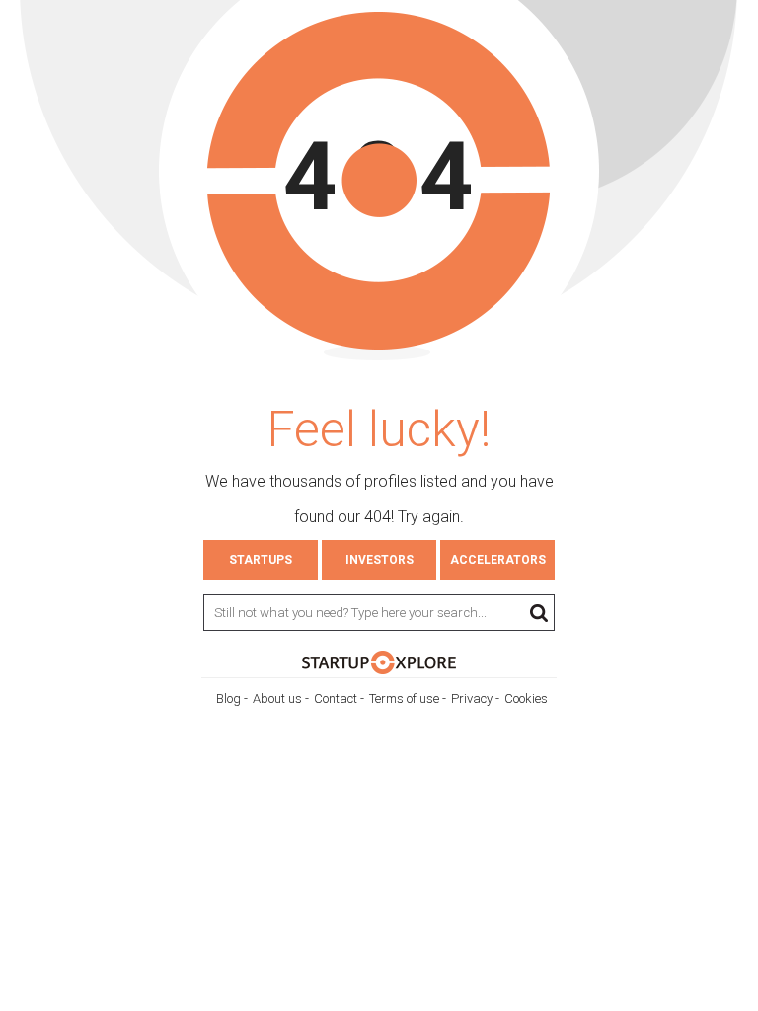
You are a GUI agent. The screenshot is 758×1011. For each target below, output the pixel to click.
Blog (228, 698)
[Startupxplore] (379, 669)
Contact (335, 698)
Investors (379, 560)
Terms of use (404, 698)
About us (277, 698)
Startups (260, 560)
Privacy (472, 698)
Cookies (526, 698)
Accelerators (498, 560)
